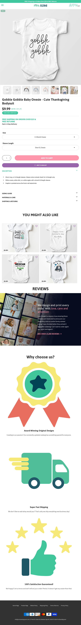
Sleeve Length (8, 143)
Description (7, 171)
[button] (47, 158)
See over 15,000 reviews (48, 334)
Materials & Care (8, 197)
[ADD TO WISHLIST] (36, 226)
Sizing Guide (7, 193)
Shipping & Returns (10, 201)
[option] (40, 49)
